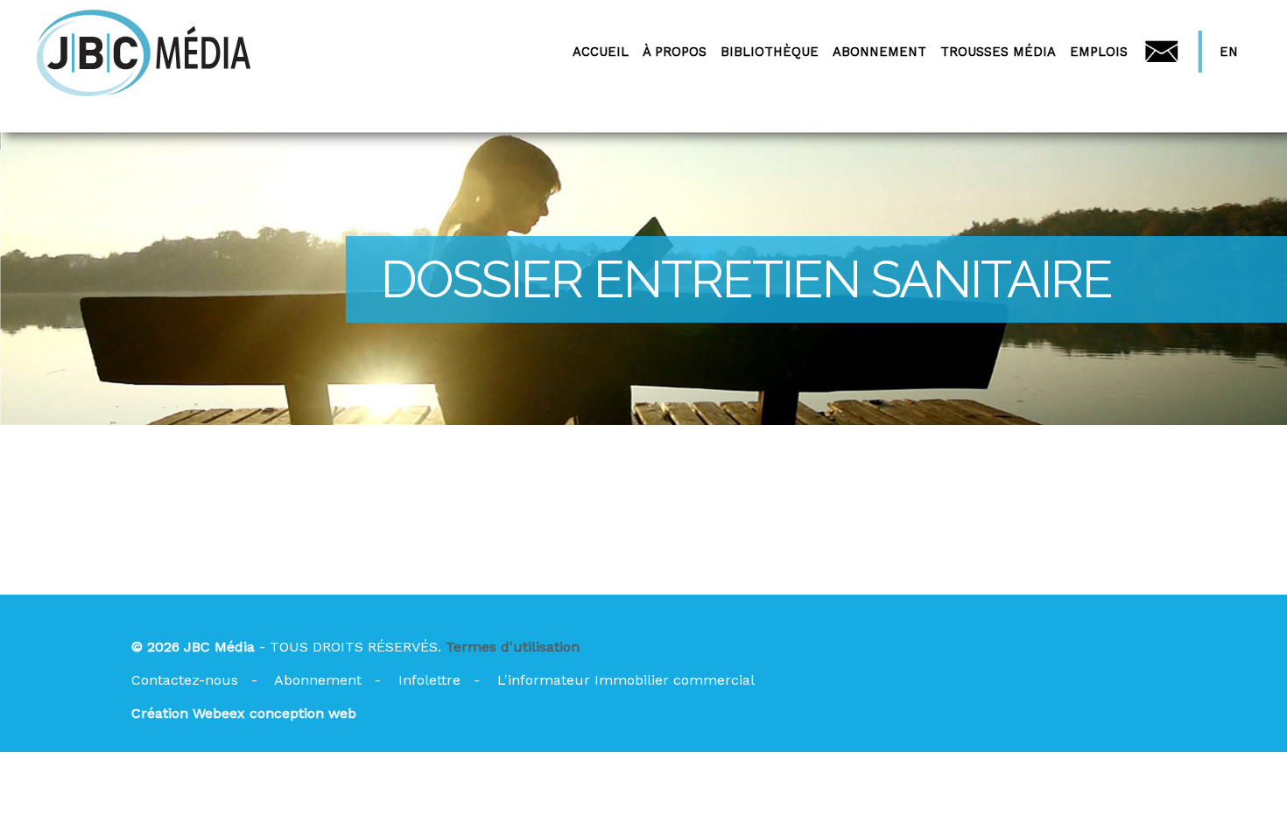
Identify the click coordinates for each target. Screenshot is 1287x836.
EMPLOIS (1099, 51)
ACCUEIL (601, 51)
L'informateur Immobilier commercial (626, 680)
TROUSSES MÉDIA (998, 51)
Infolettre (429, 680)
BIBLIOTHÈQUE (770, 51)
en (1229, 51)
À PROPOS (675, 51)
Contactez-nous (184, 680)
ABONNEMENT (879, 51)
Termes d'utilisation (513, 646)
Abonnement (318, 680)
